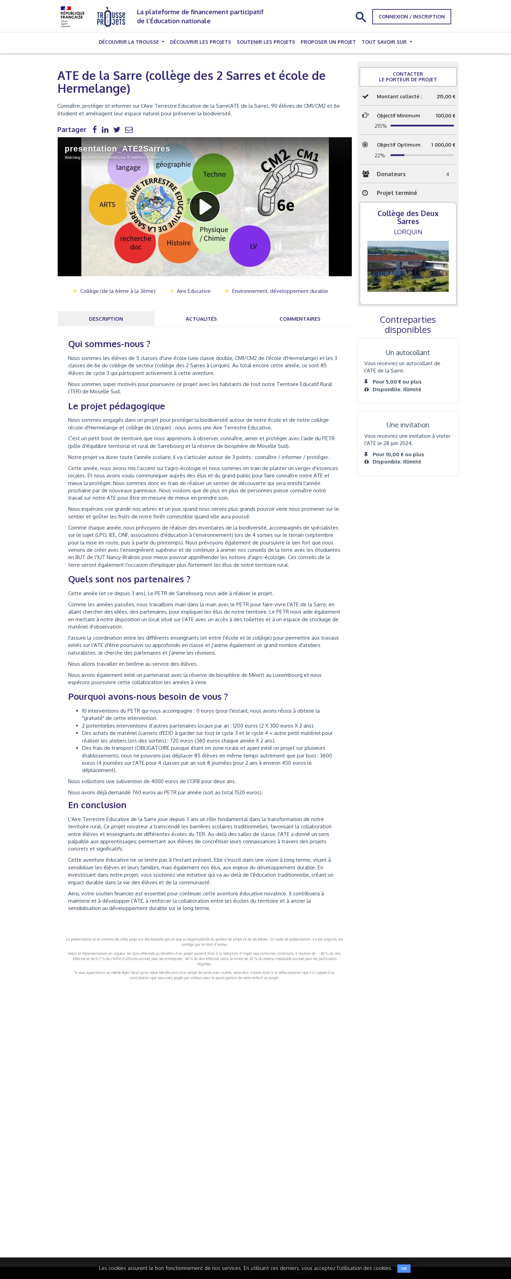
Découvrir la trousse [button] (129, 42)
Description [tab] (106, 318)
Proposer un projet (328, 42)
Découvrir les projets (200, 42)
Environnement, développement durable (280, 291)
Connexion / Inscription (412, 16)
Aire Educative (194, 291)
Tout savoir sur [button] (385, 42)
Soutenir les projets (266, 42)
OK (404, 1268)
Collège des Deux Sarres (408, 217)
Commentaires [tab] (300, 318)
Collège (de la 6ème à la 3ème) (117, 291)
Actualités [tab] (201, 318)
